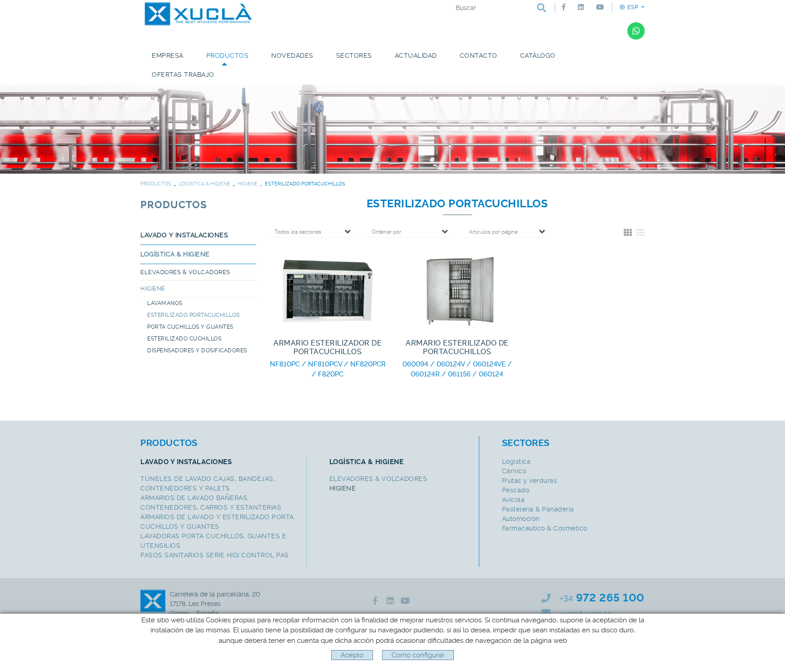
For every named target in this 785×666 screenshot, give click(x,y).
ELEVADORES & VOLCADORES (185, 272)
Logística (516, 461)
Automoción (521, 518)
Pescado (516, 490)
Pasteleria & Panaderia (538, 509)
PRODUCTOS (155, 184)
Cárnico (514, 471)
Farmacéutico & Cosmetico (544, 528)
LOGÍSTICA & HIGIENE (204, 184)
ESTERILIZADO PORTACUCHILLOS (193, 315)
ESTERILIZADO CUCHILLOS (184, 339)
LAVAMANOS (165, 303)
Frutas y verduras (529, 480)
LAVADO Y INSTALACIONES (184, 235)
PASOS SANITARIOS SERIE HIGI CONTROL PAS (214, 555)
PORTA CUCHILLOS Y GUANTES (190, 327)
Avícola (513, 499)
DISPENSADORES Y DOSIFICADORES (197, 350)
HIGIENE (248, 184)
